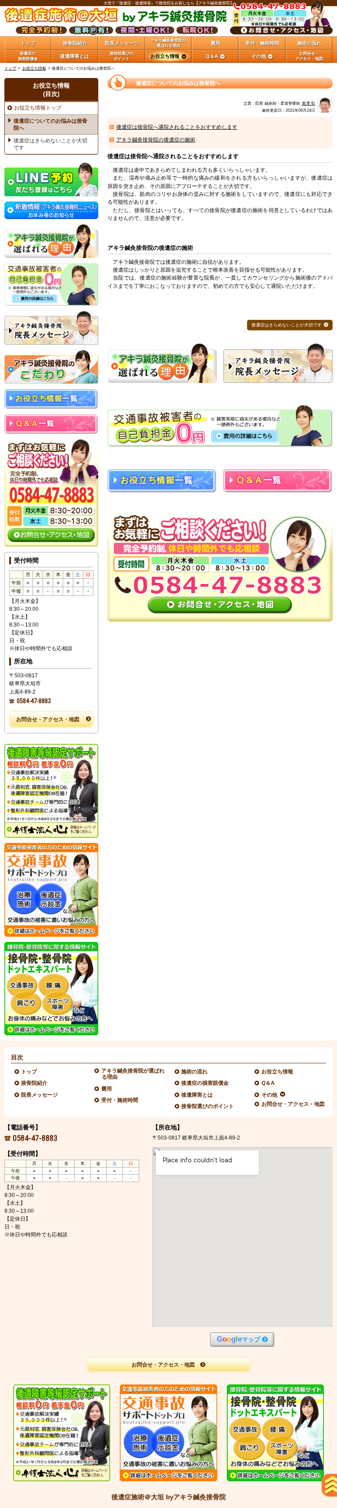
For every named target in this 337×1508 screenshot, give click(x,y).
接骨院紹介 (34, 1083)
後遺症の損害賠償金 (205, 1083)
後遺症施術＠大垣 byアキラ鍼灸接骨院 (168, 1497)
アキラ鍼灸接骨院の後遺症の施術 (155, 140)
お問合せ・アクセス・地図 (47, 719)
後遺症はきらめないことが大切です (286, 324)
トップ (28, 43)
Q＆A (268, 1083)
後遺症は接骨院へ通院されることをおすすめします (176, 127)
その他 (269, 1095)
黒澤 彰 (308, 103)
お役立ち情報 (34, 68)
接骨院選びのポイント (208, 1106)
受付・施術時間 (120, 1100)
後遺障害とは (197, 1095)
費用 (107, 1089)
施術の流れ (195, 1072)
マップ (238, 1339)
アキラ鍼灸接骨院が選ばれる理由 (133, 1074)
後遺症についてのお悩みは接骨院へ (50, 124)
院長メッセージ (40, 1095)
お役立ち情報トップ (37, 108)
